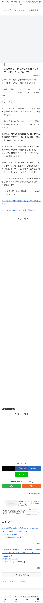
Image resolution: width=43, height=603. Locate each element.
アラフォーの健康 (9, 409)
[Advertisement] (21, 39)
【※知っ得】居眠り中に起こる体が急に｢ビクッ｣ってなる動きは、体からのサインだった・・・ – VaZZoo (21, 553)
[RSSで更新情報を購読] (31, 486)
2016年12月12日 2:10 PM (10, 559)
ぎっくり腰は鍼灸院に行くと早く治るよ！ (18, 210)
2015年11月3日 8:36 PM (9, 534)
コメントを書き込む (21, 575)
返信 (38, 543)
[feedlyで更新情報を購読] (11, 486)
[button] (39, 394)
